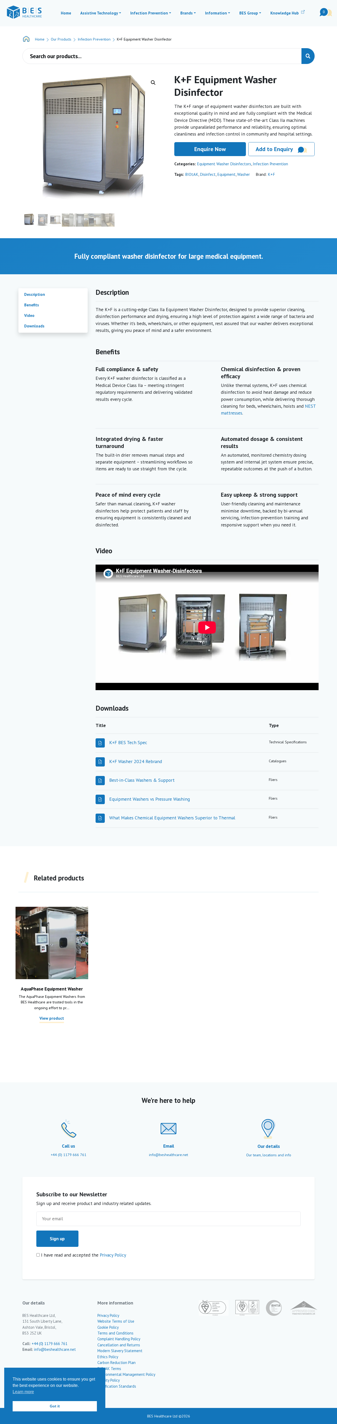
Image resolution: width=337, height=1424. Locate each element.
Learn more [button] (23, 1392)
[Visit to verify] (300, 1308)
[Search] (308, 56)
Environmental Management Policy (126, 1374)
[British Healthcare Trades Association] (270, 1308)
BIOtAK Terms (109, 1368)
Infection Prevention (94, 39)
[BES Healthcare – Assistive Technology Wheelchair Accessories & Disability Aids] (24, 12)
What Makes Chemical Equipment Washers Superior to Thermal (172, 818)
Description (34, 294)
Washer (243, 174)
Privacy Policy (113, 1255)
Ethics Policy (107, 1356)
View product (51, 1018)
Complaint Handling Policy (118, 1338)
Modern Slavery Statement (119, 1350)
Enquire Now (210, 149)
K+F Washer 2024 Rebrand (135, 761)
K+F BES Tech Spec (128, 742)
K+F (271, 174)
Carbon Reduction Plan (116, 1362)
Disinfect (208, 174)
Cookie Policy (108, 1327)
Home (39, 39)
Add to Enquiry (274, 149)
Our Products (61, 39)
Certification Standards (116, 1386)
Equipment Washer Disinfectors (224, 163)
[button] (153, 82)
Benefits (31, 304)
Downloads (34, 325)
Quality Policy (108, 1380)
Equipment (226, 174)
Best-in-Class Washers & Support (142, 780)
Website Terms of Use (115, 1321)
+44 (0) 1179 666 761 (49, 1343)
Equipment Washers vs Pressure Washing (149, 799)
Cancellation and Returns (118, 1344)
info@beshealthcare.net (55, 1349)
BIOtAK (191, 174)
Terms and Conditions (115, 1333)
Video (29, 315)
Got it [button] (55, 1406)
